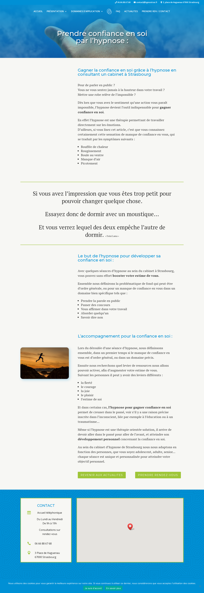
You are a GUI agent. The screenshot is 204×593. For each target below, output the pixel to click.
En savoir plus (113, 588)
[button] (131, 526)
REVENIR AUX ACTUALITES (102, 475)
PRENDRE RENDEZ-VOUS (158, 475)
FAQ (118, 11)
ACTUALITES (131, 11)
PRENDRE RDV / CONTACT (156, 11)
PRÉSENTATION (55, 11)
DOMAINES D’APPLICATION (85, 11)
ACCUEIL (38, 11)
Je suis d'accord (93, 588)
